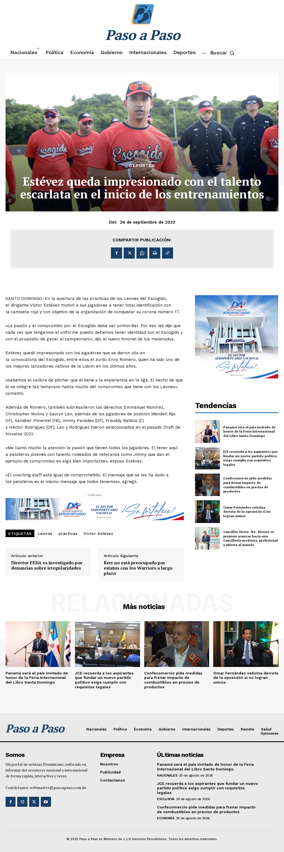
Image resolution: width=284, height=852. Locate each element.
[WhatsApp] (142, 253)
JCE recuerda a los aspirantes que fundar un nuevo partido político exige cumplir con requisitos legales (250, 458)
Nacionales (167, 775)
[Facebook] (116, 253)
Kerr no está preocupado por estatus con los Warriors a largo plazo (138, 568)
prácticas (68, 533)
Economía (165, 818)
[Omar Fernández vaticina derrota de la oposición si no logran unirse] (207, 511)
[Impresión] (154, 253)
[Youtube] (46, 802)
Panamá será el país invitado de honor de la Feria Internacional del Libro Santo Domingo (249, 431)
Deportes (142, 165)
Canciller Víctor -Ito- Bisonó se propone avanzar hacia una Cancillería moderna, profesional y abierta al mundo (250, 538)
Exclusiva (165, 799)
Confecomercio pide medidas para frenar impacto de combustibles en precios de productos (247, 484)
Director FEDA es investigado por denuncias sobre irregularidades (46, 565)
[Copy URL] (167, 253)
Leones (45, 533)
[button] (223, 52)
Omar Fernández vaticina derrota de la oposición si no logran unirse (247, 511)
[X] (129, 253)
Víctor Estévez (98, 533)
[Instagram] (22, 802)
